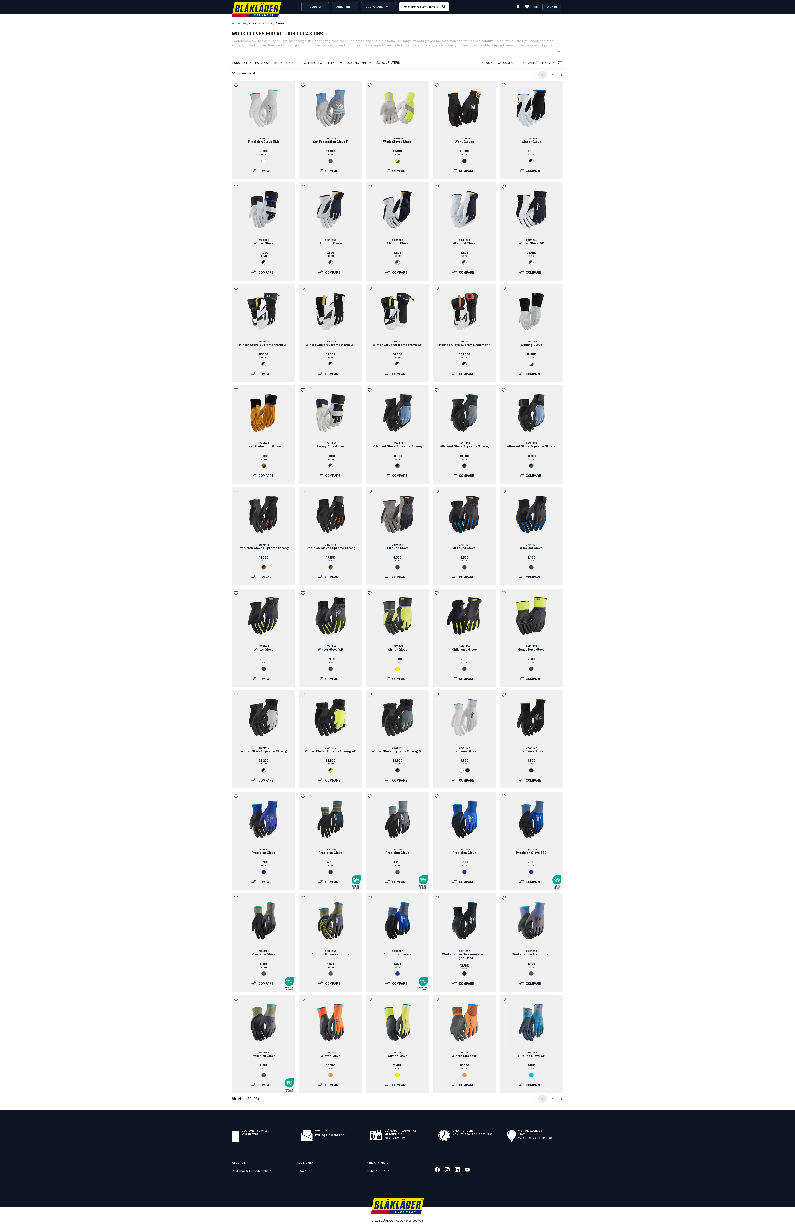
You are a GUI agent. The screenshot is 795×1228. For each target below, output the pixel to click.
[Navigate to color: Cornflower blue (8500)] (464, 872)
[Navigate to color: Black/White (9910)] (531, 161)
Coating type (356, 62)
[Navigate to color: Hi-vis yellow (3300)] (397, 669)
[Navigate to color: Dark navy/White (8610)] (330, 262)
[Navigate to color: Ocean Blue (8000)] (531, 1075)
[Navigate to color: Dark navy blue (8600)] (330, 872)
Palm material (266, 62)
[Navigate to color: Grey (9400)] (330, 161)
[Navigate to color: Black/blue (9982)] (397, 465)
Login (302, 1171)
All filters (391, 62)
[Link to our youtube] (467, 1169)
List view (549, 62)
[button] (236, 85)
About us (343, 7)
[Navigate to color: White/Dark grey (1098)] (531, 364)
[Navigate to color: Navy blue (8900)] (263, 872)
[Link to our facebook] (437, 1169)
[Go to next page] (562, 75)
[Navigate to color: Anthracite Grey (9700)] (397, 567)
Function (239, 62)
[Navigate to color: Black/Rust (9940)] (263, 567)
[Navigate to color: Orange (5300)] (330, 1075)
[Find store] (518, 7)
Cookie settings (377, 1171)
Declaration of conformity (251, 1171)
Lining (291, 62)
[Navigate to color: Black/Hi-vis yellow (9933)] (330, 770)
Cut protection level (321, 62)
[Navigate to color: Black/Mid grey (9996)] (397, 770)
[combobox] (487, 63)
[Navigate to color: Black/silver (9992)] (263, 770)
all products (266, 23)
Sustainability (377, 7)
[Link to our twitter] (447, 1169)
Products (313, 7)
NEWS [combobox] (486, 62)
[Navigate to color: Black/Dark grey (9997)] (464, 465)
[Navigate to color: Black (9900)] (464, 161)
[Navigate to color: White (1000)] (263, 161)
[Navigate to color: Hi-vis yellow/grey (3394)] (397, 161)
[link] (263, 130)
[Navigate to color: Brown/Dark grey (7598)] (263, 465)
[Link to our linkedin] (457, 1169)
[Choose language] (536, 6)
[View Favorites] (527, 6)
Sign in (552, 7)
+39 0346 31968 (250, 1134)
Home (252, 23)
